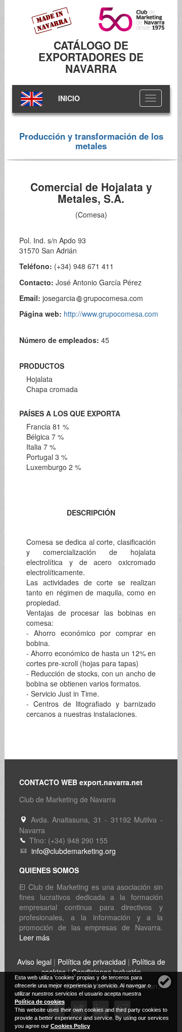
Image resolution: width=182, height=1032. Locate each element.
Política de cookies (40, 1002)
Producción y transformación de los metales (91, 140)
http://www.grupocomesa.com (111, 314)
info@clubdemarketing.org (73, 851)
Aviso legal (34, 962)
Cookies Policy (70, 1026)
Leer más (34, 937)
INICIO (69, 98)
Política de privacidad (92, 962)
